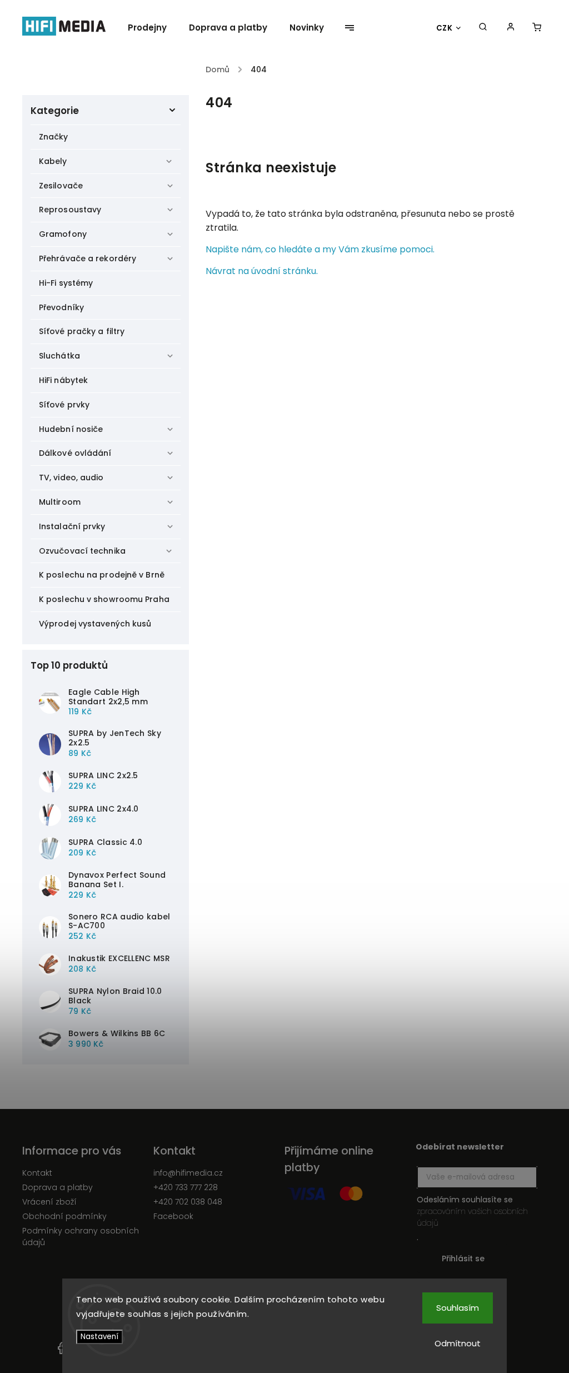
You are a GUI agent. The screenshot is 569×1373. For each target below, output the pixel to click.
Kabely (53, 161)
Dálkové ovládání (75, 453)
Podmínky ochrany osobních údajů (80, 1236)
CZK (444, 28)
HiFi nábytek (63, 380)
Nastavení (99, 1336)
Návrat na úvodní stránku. (262, 271)
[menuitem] (153, 28)
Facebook (173, 1216)
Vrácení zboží (49, 1201)
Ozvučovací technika (82, 550)
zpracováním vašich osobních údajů (472, 1217)
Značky (53, 136)
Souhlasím (457, 1308)
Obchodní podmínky (64, 1216)
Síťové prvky (64, 404)
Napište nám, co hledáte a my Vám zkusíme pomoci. (320, 249)
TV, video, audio (71, 477)
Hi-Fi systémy (66, 282)
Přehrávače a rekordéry (87, 258)
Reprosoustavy (70, 209)
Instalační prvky (72, 526)
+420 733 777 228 (185, 1187)
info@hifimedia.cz (188, 1172)
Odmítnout (458, 1343)
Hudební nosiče (71, 429)
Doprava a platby (57, 1187)
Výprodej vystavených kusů (95, 623)
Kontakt (37, 1172)
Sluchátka (59, 355)
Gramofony (63, 234)
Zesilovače (61, 185)
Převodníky (61, 307)
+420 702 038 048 (187, 1201)
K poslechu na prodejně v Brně (101, 574)
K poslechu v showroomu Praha (104, 599)
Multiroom (60, 502)
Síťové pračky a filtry (81, 331)
